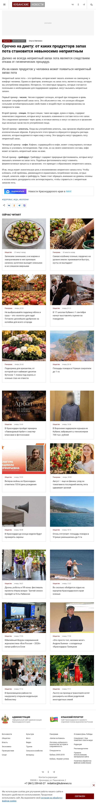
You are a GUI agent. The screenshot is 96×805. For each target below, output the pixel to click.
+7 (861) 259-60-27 (35, 783)
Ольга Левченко (35, 41)
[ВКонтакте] (9, 205)
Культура (30, 734)
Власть (5, 742)
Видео (28, 742)
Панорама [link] (56, 252)
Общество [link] (8, 252)
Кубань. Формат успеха (59, 759)
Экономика (6, 747)
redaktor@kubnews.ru (59, 783)
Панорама (54, 734)
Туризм (29, 747)
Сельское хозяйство (34, 751)
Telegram (84, 4)
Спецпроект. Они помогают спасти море (83, 739)
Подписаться (17, 191)
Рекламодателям (81, 749)
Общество (6, 41)
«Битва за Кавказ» (57, 738)
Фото (28, 738)
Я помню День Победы (83, 734)
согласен (80, 796)
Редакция (78, 744)
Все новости (7, 734)
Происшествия (8, 751)
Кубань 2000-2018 (57, 755)
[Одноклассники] (14, 205)
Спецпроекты (55, 751)
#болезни (23, 200)
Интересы (30, 755)
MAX (69, 191)
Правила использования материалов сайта (81, 755)
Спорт (4, 755)
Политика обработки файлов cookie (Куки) (82, 762)
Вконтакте (72, 4)
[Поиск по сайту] (91, 4)
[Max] (24, 205)
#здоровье (7, 200)
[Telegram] (19, 205)
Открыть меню (4, 4)
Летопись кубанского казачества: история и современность (59, 744)
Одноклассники (78, 4)
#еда (16, 200)
